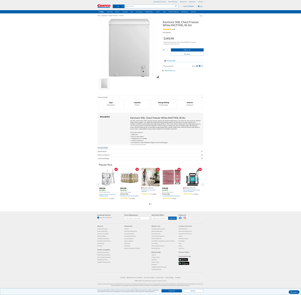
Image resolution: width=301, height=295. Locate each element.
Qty (164, 49)
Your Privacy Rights (149, 277)
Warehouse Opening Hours (185, 231)
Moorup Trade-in (184, 252)
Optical (180, 236)
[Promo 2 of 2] (151, 204)
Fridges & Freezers (113, 15)
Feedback (178, 277)
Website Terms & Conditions (135, 277)
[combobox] (118, 6)
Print (201, 16)
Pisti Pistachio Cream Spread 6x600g (129, 196)
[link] (197, 66)
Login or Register (188, 6)
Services (193, 12)
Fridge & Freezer (156, 257)
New (132, 12)
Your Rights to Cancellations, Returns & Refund (163, 241)
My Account (127, 243)
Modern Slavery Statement (103, 255)
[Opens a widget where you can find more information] (294, 292)
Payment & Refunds (156, 238)
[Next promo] (202, 184)
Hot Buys (125, 12)
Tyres (164, 12)
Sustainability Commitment (103, 241)
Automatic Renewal (129, 233)
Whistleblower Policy (102, 259)
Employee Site (100, 243)
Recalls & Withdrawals (157, 231)
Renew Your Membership (130, 231)
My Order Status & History (158, 246)
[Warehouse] (188, 12)
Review (193, 291)
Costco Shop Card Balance (158, 236)
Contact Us (100, 246)
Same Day (110, 12)
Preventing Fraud (156, 248)
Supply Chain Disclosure (103, 252)
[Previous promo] (98, 184)
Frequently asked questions (158, 229)
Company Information (102, 229)
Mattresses (154, 259)
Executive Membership (130, 236)
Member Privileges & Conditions (132, 248)
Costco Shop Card (156, 233)
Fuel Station (182, 241)
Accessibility (155, 243)
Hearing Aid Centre (183, 238)
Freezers (121, 15)
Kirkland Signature (101, 236)
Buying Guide (171, 61)
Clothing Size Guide (156, 269)
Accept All (171, 291)
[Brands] (119, 12)
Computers (154, 264)
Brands (117, 12)
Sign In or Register (128, 241)
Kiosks (180, 246)
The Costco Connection (103, 233)
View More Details (103, 148)
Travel (158, 12)
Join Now (126, 229)
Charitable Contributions (103, 238)
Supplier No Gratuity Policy (103, 262)
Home (98, 15)
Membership (149, 12)
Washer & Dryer (155, 262)
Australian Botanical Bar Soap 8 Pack (171, 196)
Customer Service (104, 215)
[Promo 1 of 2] (149, 204)
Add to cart (187, 50)
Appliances (104, 15)
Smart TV (154, 255)
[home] (104, 6)
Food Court (181, 248)
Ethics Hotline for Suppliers (104, 257)
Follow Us (182, 215)
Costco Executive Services (185, 233)
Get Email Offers (158, 215)
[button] (177, 6)
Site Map (122, 277)
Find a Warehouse (131, 215)
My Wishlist (127, 246)
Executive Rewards (129, 238)
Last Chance (139, 12)
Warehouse (184, 12)
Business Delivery (174, 12)
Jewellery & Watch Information (159, 267)
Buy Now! (187, 54)
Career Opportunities (102, 231)
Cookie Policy (160, 277)
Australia (200, 1)
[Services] (196, 12)
